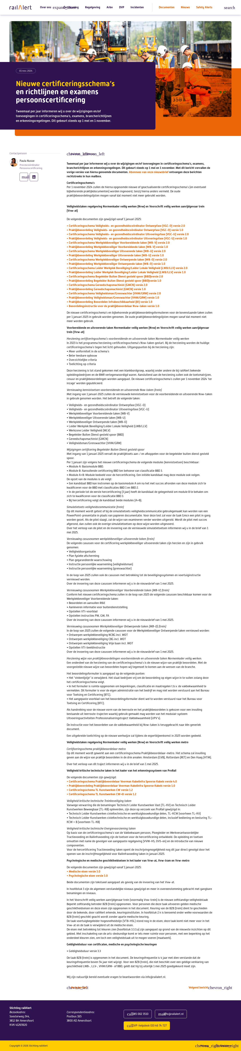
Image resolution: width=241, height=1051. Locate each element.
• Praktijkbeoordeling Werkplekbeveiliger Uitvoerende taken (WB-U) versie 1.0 (115, 255)
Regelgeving (92, 7)
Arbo (110, 7)
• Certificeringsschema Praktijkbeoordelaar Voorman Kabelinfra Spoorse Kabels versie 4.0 (122, 781)
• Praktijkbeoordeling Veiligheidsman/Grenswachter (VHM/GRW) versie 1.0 (113, 297)
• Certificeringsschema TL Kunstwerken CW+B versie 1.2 (101, 794)
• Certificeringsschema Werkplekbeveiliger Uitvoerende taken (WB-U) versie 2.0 (116, 251)
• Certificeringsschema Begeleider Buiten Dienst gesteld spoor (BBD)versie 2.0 (115, 276)
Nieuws (185, 7)
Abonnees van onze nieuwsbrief (149, 172)
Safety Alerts (204, 7)
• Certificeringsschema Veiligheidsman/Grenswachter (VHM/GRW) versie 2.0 (114, 293)
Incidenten (137, 7)
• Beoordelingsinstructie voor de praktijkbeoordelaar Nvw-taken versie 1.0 (113, 306)
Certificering (71, 7)
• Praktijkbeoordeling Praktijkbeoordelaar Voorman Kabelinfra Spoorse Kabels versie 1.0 (121, 785)
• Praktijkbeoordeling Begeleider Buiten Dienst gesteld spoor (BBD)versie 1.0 (114, 280)
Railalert (75, 153)
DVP (121, 7)
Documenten (166, 7)
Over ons (45, 7)
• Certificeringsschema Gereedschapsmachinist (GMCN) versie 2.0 (107, 285)
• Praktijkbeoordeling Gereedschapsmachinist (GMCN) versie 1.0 (106, 289)
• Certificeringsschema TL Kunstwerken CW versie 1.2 (100, 790)
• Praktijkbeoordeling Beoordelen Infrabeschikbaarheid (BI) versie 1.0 (109, 302)
